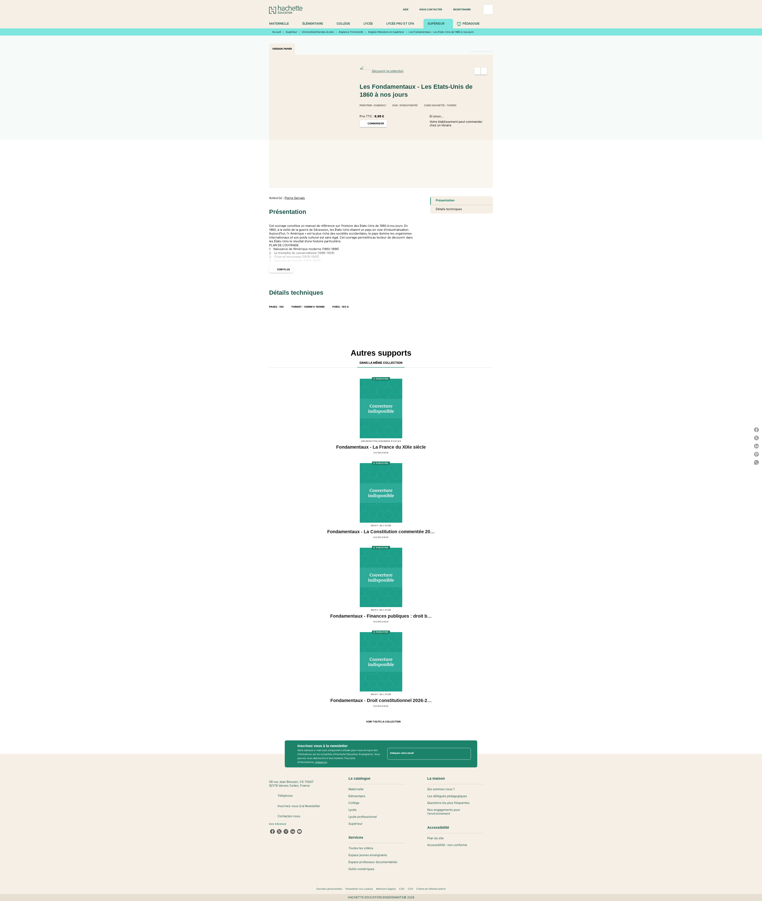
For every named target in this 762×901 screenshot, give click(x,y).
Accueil (276, 31)
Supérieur (291, 31)
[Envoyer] (466, 754)
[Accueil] (285, 9)
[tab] (281, 23)
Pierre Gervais (295, 198)
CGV (410, 888)
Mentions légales (386, 888)
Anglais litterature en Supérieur (386, 31)
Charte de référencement (430, 888)
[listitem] (272, 831)
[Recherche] (488, 9)
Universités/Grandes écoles (318, 31)
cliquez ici (321, 762)
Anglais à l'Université (351, 31)
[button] (403, 9)
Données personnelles (329, 888)
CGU (402, 888)
